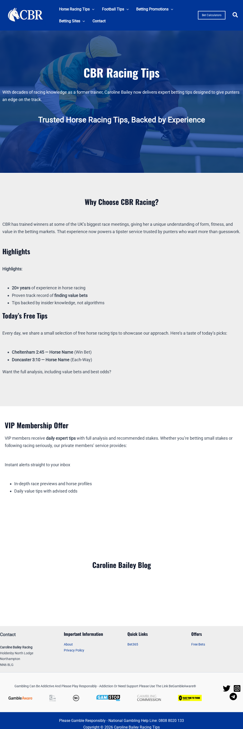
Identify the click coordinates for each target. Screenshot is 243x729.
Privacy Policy (74, 650)
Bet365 (132, 644)
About (68, 644)
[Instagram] (237, 688)
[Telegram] (233, 696)
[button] (76, 9)
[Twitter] (226, 688)
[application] (92, 9)
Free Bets (198, 644)
